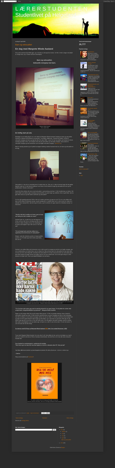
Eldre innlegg (70, 418)
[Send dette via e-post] (42, 413)
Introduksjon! (91, 51)
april (63, 437)
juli (63, 433)
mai (63, 435)
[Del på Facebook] (47, 413)
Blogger (63, 447)
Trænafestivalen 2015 (93, 74)
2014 (62, 443)
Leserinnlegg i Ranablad (91, 121)
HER (46, 328)
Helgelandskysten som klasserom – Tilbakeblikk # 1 (93, 85)
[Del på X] (45, 413)
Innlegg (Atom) (25, 420)
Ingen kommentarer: (34, 413)
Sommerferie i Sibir (92, 154)
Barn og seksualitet (23, 45)
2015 (62, 429)
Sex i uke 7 (90, 97)
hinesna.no (58, 143)
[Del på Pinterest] (49, 413)
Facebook (30, 357)
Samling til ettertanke (93, 143)
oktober (64, 431)
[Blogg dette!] (44, 413)
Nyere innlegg (19, 418)
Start (81, 175)
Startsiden (44, 418)
